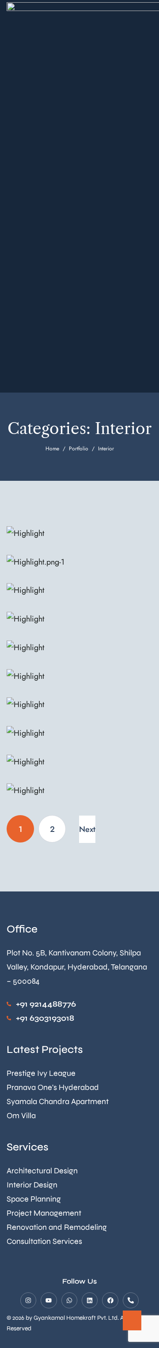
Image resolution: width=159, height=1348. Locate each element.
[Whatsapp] (69, 1300)
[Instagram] (28, 1300)
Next (87, 829)
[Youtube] (49, 1300)
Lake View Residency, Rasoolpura (57, 624)
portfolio (78, 449)
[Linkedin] (90, 1300)
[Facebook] (110, 1300)
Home (52, 449)
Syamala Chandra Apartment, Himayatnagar (73, 567)
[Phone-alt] (131, 1300)
